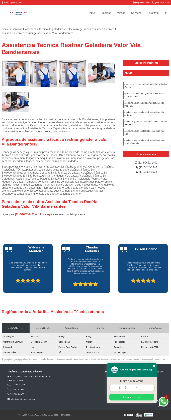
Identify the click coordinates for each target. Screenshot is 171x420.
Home (91, 13)
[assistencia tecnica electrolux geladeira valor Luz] (15, 73)
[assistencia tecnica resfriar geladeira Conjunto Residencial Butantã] (72, 73)
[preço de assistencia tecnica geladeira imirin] (15, 101)
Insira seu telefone (131, 381)
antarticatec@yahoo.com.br (22, 399)
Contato (154, 13)
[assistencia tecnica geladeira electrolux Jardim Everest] (43, 73)
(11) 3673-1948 (161, 2)
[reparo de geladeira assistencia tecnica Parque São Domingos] (101, 73)
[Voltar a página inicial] (18, 13)
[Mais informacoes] (165, 13)
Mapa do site (157, 371)
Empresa (106, 13)
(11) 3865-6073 (147, 172)
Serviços (136, 13)
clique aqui (45, 214)
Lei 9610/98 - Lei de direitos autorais (28, 361)
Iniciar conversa (131, 397)
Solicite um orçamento (146, 62)
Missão (121, 13)
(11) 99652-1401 (143, 2)
